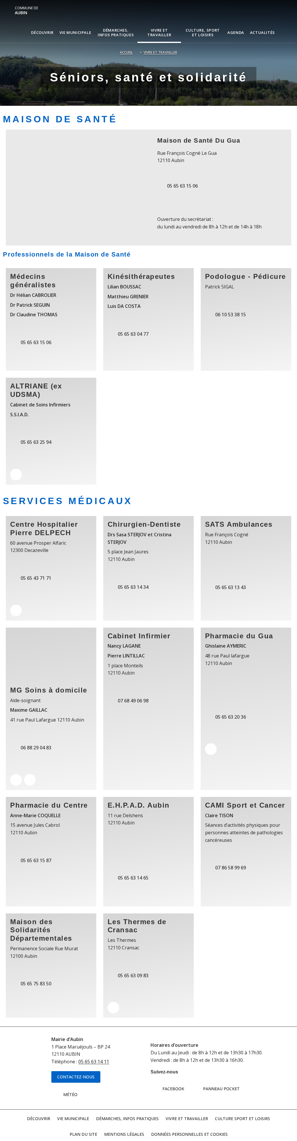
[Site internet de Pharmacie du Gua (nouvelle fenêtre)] (211, 749)
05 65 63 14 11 (93, 1061)
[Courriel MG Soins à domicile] (16, 780)
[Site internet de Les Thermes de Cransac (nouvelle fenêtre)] (113, 1007)
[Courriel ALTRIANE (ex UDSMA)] (16, 474)
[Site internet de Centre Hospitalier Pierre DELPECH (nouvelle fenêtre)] (16, 610)
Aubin (26, 10)
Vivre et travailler (160, 52)
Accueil (126, 52)
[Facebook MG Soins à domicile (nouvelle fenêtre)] (30, 780)
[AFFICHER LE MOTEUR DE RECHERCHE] (282, 32)
